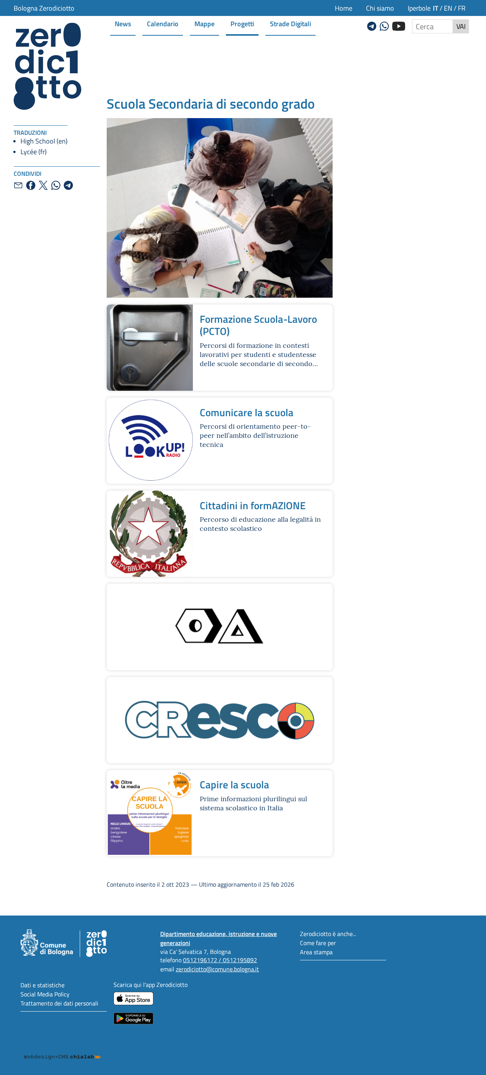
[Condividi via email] (18, 185)
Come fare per (318, 943)
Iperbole (419, 8)
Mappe (204, 23)
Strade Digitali (290, 23)
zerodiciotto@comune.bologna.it (217, 969)
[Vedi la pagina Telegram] (371, 25)
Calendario (162, 23)
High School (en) (44, 140)
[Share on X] (43, 185)
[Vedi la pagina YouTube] (398, 25)
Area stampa (316, 952)
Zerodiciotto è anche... (328, 934)
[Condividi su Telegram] (68, 185)
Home (343, 8)
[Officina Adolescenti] (220, 627)
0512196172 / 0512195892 (220, 960)
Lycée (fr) (34, 151)
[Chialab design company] (62, 1050)
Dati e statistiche (43, 985)
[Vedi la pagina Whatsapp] (384, 25)
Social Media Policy (45, 994)
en (448, 8)
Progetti (242, 23)
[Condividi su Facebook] (30, 185)
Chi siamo (380, 8)
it (435, 8)
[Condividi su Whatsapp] (55, 185)
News (123, 23)
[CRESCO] (220, 720)
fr (461, 8)
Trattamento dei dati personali (59, 1003)
